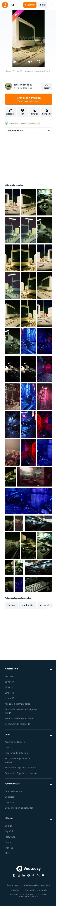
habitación (27, 788)
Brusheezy (10, 859)
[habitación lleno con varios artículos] (28, 563)
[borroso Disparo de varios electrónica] (42, 588)
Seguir (47, 88)
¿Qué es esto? (34, 123)
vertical (11, 788)
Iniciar (42, 5)
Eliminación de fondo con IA (19, 901)
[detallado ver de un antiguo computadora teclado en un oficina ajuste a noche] (18, 767)
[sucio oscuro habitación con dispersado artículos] (12, 535)
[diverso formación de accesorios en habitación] (12, 202)
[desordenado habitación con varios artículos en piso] (28, 424)
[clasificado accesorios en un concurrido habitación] (28, 396)
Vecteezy (9, 865)
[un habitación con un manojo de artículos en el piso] (28, 591)
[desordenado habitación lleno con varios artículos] (12, 508)
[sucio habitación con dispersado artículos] (12, 591)
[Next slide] (45, 788)
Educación (10, 881)
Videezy (9, 870)
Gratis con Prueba (28, 99)
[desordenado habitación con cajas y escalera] (22, 615)
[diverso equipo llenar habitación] (28, 535)
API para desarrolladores (17, 887)
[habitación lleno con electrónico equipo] (28, 452)
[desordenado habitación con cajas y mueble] (18, 679)
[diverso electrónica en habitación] (12, 452)
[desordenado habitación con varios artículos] (12, 480)
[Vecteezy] (5, 5)
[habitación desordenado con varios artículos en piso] (12, 424)
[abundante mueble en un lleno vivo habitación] (28, 480)
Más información (15, 130)
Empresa (9, 876)
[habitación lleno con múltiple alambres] (28, 508)
